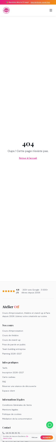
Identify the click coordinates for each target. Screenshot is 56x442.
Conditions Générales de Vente (17, 405)
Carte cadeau (8, 377)
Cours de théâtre (10, 335)
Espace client (8, 390)
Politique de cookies (11, 414)
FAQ (4, 381)
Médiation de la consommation (17, 418)
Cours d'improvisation (12, 331)
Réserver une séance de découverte (19, 386)
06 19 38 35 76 (13, 433)
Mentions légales (10, 409)
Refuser (34, 437)
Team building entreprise (14, 349)
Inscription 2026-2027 (13, 372)
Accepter (47, 437)
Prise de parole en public (14, 344)
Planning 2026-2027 (12, 353)
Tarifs (4, 368)
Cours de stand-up (11, 340)
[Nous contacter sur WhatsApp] (49, 424)
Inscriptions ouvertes (40, 2)
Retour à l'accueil (28, 158)
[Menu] (51, 10)
